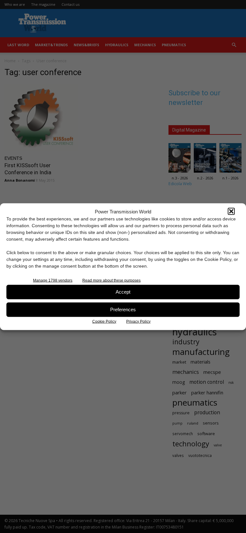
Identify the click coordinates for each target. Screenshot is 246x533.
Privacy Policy (138, 321)
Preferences (123, 309)
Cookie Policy (104, 321)
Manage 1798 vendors (52, 280)
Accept (123, 292)
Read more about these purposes (111, 280)
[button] (231, 211)
